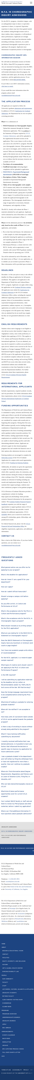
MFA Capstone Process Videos (13, 1049)
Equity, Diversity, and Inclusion (13, 961)
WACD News (6, 1038)
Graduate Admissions (9, 827)
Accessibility (17, 1070)
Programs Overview (9, 1013)
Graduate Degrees (9, 1020)
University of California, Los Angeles (16, 889)
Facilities (5, 957)
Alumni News (6, 1006)
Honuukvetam (19, 919)
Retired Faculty (8, 996)
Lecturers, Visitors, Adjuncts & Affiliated (18, 989)
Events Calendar (8, 1035)
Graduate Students (9, 992)
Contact (5, 954)
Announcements (7, 1031)
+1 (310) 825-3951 (14, 879)
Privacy (26, 1070)
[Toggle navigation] (31, 2)
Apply (4, 1024)
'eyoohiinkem (20, 921)
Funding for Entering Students (19, 463)
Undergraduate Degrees (11, 1017)
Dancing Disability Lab (10, 971)
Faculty (5, 982)
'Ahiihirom (4, 921)
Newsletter (6, 1042)
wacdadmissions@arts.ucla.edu (10, 95)
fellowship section (6, 457)
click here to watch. (7, 86)
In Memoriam (6, 1003)
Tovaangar (12, 908)
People (4, 975)
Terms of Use (6, 1070)
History (5, 964)
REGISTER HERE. (19, 80)
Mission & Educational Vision (12, 950)
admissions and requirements (23, 108)
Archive (5, 1045)
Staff (4, 985)
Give (3, 1056)
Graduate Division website (23, 287)
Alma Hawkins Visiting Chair (12, 999)
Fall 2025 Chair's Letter (11, 1052)
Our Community (7, 978)
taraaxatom (21, 913)
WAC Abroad (6, 1027)
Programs (5, 1010)
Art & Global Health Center (12, 968)
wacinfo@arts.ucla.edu (12, 881)
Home (3, 943)
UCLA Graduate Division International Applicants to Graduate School (16, 398)
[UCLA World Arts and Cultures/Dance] (11, 2)
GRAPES (4, 514)
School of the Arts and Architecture (21, 886)
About (4, 947)
